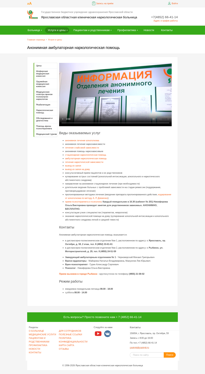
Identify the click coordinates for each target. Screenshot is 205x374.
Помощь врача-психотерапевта (44, 127)
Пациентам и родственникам (91, 30)
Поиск (169, 354)
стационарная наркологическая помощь (85, 155)
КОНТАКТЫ (35, 352)
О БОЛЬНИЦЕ (36, 331)
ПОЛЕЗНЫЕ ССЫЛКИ (70, 334)
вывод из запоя (73, 165)
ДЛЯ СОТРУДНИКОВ (70, 331)
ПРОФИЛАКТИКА (38, 345)
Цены (39, 65)
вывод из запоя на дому (77, 169)
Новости (149, 30)
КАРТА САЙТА (66, 345)
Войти (175, 3)
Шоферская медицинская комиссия (42, 73)
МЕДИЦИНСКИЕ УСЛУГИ (42, 334)
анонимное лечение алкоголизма (82, 140)
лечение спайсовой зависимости (82, 147)
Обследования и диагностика (44, 119)
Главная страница (36, 39)
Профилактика (126, 30)
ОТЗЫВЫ (64, 349)
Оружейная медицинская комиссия (42, 83)
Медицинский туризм (46, 134)
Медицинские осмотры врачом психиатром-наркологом (44, 95)
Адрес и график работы (166, 20)
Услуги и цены (57, 30)
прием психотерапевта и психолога (83, 201)
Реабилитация (43, 104)
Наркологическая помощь (44, 111)
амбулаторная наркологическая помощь (86, 158)
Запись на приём (104, 3)
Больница (34, 30)
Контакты (167, 30)
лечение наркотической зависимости (84, 162)
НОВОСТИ (34, 349)
